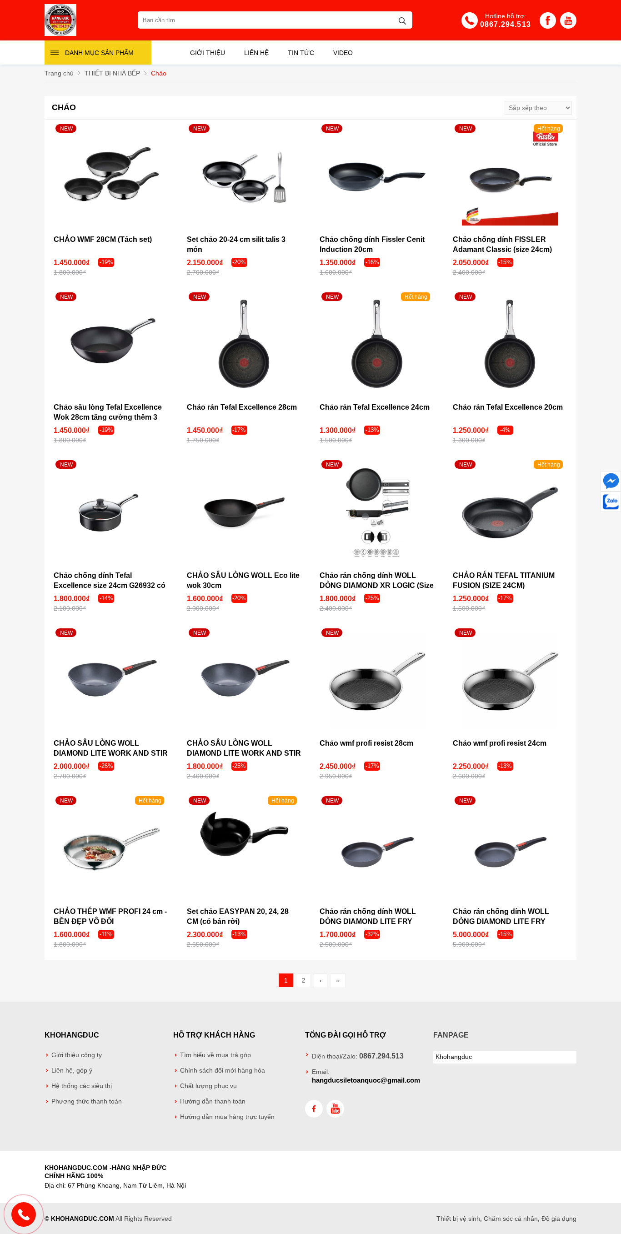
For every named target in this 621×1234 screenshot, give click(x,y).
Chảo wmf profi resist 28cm (366, 743)
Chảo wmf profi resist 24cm (499, 743)
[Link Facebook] (547, 22)
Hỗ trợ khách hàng (214, 1035)
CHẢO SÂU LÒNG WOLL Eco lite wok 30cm (243, 580)
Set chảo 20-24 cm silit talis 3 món (236, 244)
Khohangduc (72, 1035)
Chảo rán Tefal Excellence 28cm (242, 407)
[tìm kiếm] (402, 20)
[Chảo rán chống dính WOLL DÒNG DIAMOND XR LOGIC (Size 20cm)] (377, 513)
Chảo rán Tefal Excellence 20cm (508, 407)
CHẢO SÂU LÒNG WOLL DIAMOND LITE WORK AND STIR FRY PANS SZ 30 (111, 753)
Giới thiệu (207, 52)
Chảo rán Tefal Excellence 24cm (375, 407)
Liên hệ (256, 52)
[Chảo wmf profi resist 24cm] (510, 681)
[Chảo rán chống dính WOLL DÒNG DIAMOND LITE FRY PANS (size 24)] (377, 849)
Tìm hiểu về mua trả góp (215, 1055)
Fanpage (451, 1035)
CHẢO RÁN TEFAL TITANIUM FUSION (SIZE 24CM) (504, 580)
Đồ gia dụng (558, 1218)
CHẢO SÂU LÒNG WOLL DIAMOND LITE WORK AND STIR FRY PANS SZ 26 (244, 753)
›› (338, 980)
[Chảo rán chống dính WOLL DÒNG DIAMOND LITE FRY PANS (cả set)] (510, 849)
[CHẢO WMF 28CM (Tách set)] (111, 177)
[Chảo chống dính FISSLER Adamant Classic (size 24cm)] (510, 177)
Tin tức (301, 52)
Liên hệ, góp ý (71, 1070)
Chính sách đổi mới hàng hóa (222, 1070)
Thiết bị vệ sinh (458, 1218)
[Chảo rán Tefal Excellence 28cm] (244, 345)
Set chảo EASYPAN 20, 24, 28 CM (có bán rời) (238, 916)
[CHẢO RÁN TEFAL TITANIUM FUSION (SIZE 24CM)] (510, 513)
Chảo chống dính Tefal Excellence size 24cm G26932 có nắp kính (109, 585)
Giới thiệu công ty (76, 1055)
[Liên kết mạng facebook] (611, 481)
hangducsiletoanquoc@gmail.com (366, 1080)
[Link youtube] (568, 22)
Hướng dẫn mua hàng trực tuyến (227, 1117)
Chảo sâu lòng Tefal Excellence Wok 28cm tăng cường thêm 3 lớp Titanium (108, 417)
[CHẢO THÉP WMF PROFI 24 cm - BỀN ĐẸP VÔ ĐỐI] (111, 849)
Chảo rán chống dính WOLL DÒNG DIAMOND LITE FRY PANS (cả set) (501, 921)
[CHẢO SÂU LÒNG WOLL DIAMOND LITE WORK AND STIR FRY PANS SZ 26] (244, 681)
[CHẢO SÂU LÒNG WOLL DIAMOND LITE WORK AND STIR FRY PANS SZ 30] (111, 681)
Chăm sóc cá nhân (511, 1218)
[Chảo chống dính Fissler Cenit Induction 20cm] (377, 177)
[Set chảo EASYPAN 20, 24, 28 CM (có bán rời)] (244, 849)
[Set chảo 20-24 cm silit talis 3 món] (244, 177)
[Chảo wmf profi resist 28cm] (377, 681)
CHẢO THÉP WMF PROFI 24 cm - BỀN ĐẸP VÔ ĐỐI (110, 916)
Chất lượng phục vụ (208, 1086)
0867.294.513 (505, 24)
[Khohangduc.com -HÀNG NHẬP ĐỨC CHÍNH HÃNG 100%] (60, 33)
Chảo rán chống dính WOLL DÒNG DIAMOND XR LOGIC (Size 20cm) (377, 585)
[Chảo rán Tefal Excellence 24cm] (377, 345)
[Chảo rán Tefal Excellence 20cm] (510, 345)
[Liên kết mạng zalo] (611, 502)
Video (343, 52)
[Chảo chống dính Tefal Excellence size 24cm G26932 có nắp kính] (111, 513)
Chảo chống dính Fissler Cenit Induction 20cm (372, 244)
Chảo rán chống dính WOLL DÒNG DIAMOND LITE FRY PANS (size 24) (368, 921)
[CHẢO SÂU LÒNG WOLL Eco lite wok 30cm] (244, 513)
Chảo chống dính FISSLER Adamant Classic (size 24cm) (502, 244)
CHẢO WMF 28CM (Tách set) (103, 239)
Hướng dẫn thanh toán (212, 1101)
